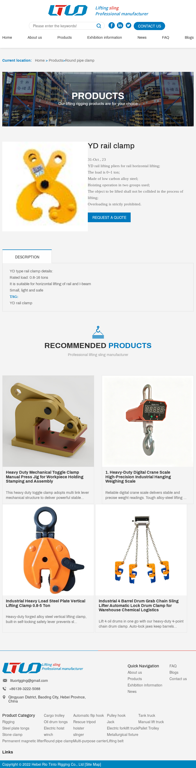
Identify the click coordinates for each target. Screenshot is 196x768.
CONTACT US (149, 26)
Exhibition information (104, 37)
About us (35, 37)
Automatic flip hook (88, 715)
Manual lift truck (151, 721)
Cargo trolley (54, 715)
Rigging (8, 721)
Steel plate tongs (15, 728)
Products (64, 37)
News (142, 37)
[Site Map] (93, 764)
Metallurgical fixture (122, 734)
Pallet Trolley (148, 728)
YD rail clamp (21, 303)
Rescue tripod (84, 721)
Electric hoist (54, 728)
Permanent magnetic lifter (23, 740)
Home (7, 37)
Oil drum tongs (56, 721)
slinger (78, 734)
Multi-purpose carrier (90, 740)
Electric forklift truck (122, 728)
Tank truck (146, 715)
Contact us (178, 678)
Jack (110, 721)
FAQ (165, 37)
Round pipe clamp (79, 60)
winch (48, 734)
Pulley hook (116, 715)
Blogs (189, 37)
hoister (78, 728)
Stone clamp (12, 734)
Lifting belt (115, 740)
